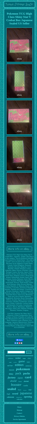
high (8, 394)
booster (16, 385)
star (30, 390)
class (29, 358)
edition (19, 365)
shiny (11, 374)
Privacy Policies (19, 416)
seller (10, 366)
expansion (19, 397)
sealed (11, 389)
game (22, 361)
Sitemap (19, 410)
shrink (26, 381)
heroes (24, 390)
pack (18, 373)
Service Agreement (19, 419)
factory (12, 377)
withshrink (10, 397)
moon (11, 370)
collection (19, 399)
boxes (20, 381)
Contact (19, 413)
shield (13, 381)
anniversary (29, 366)
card (28, 377)
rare (28, 362)
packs (26, 373)
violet (10, 362)
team (24, 358)
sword (15, 393)
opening (28, 396)
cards (25, 385)
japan (20, 378)
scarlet (15, 362)
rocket (18, 358)
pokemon (23, 369)
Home (19, 407)
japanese (26, 393)
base (19, 389)
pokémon (10, 358)
